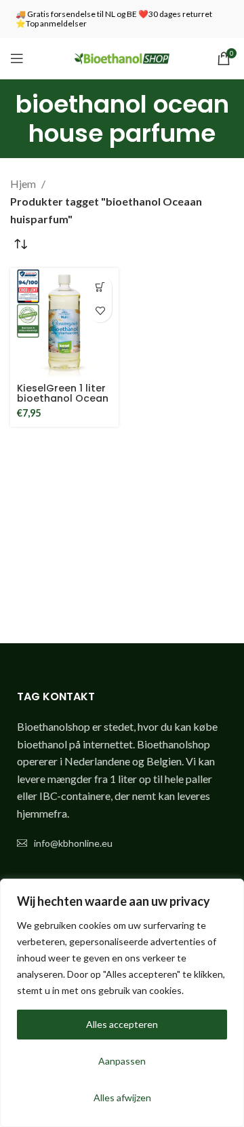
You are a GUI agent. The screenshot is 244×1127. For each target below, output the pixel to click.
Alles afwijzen (122, 1097)
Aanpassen (122, 1061)
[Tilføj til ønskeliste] (100, 310)
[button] (100, 287)
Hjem (24, 183)
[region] (122, 1003)
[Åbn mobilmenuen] (16, 58)
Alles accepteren (122, 1024)
